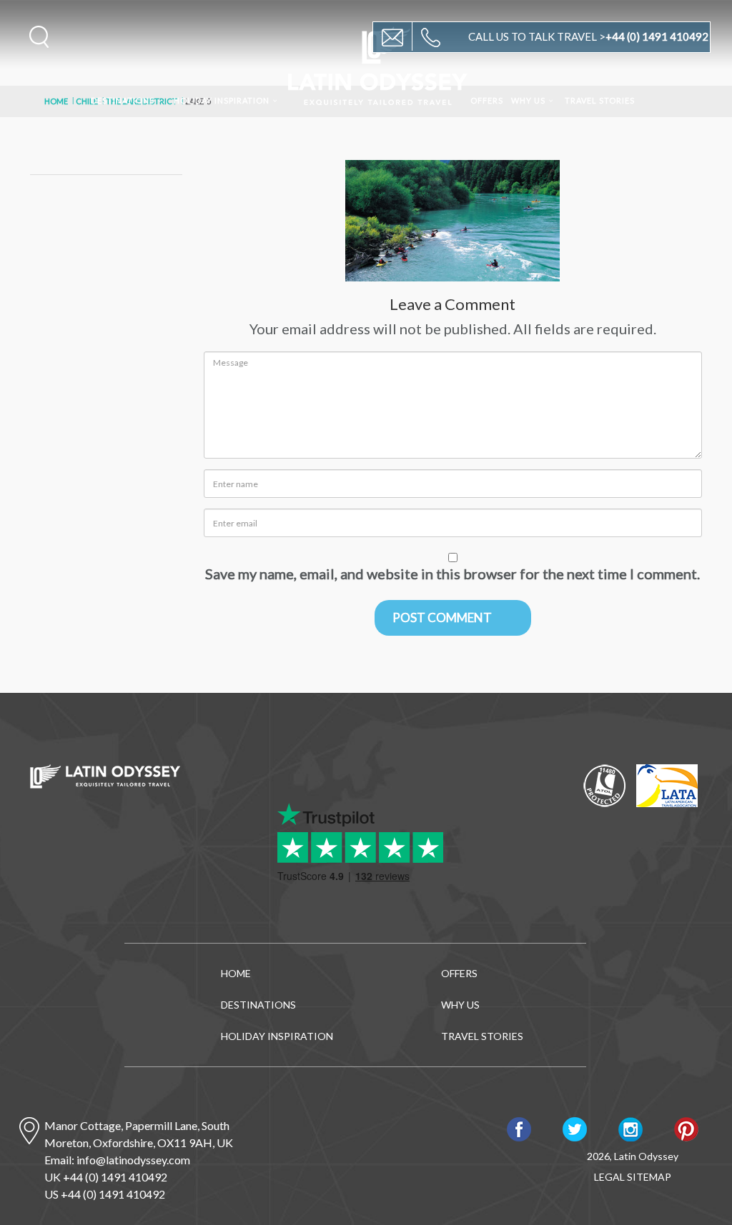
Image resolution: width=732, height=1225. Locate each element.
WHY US (528, 100)
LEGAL (609, 1177)
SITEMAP (649, 1177)
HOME (236, 973)
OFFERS (486, 100)
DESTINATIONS (122, 100)
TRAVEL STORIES (600, 100)
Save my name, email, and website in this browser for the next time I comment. (452, 573)
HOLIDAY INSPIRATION (221, 100)
